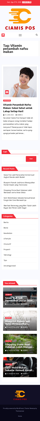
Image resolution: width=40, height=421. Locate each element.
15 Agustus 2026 (13, 350)
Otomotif (7, 244)
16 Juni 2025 (9, 115)
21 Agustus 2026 (13, 327)
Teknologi (7, 255)
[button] (37, 35)
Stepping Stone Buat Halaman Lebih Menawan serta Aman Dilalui (20, 347)
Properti (7, 249)
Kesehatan (7, 100)
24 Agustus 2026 (13, 304)
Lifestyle (7, 239)
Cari (5, 152)
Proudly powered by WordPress (13, 408)
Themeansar (20, 411)
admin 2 (20, 115)
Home (20, 416)
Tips (5, 260)
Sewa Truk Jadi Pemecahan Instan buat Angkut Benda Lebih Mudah (19, 301)
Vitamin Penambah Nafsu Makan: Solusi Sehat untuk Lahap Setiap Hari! (17, 108)
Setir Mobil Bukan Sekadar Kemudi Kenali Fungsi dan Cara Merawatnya (18, 371)
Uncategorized (10, 266)
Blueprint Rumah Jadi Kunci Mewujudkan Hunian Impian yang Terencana (17, 325)
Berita (6, 222)
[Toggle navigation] (20, 35)
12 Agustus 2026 (13, 373)
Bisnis (6, 228)
